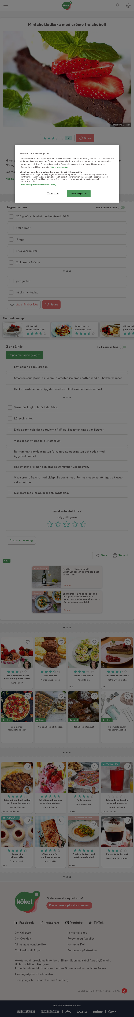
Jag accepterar (79, 194)
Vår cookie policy (59, 167)
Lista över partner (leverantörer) (38, 184)
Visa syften (53, 193)
